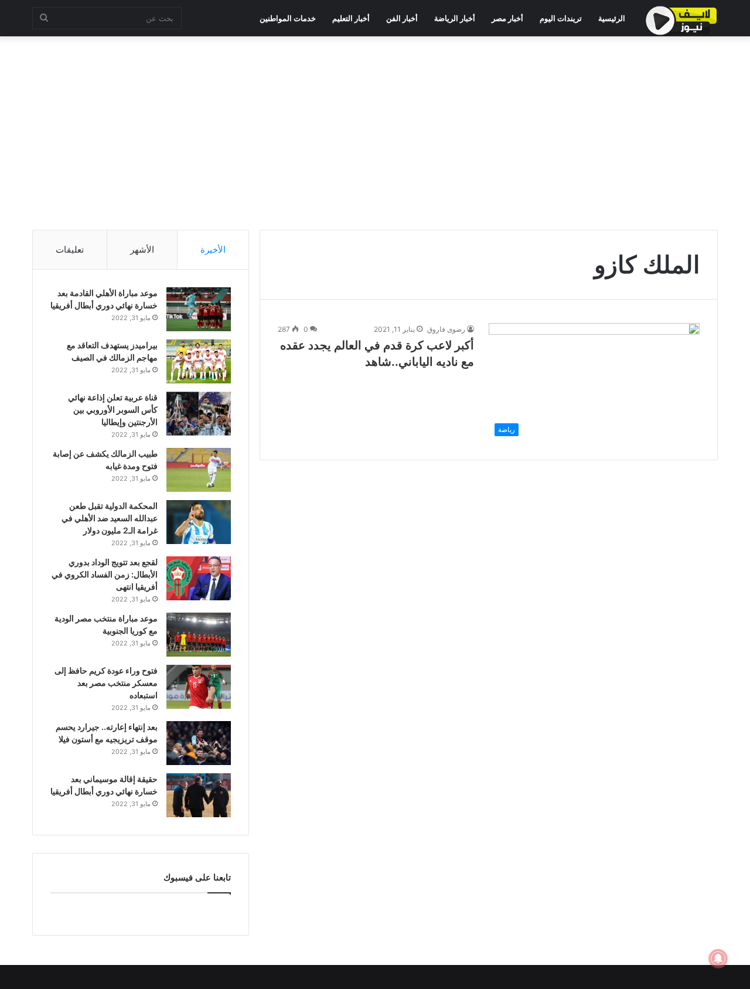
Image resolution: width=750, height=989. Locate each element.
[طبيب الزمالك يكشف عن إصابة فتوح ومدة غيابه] (198, 470)
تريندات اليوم (561, 18)
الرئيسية (611, 18)
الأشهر (142, 249)
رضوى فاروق (446, 329)
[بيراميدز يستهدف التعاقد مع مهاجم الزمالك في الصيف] (198, 361)
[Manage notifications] (718, 958)
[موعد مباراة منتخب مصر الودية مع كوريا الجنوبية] (198, 635)
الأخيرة (213, 249)
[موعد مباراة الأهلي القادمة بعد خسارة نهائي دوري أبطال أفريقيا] (198, 309)
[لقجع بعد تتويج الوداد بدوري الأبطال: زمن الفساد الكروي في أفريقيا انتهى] (198, 578)
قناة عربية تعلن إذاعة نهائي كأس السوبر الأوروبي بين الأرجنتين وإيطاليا (113, 409)
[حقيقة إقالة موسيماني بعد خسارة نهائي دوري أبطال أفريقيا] (198, 795)
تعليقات (70, 249)
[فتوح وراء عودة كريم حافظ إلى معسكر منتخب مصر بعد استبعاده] (198, 687)
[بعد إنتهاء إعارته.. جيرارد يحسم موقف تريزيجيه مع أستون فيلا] (198, 743)
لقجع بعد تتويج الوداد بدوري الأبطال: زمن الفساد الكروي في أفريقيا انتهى (105, 574)
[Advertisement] (375, 130)
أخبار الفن (402, 18)
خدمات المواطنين (288, 18)
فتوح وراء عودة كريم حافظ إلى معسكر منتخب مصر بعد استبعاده (106, 682)
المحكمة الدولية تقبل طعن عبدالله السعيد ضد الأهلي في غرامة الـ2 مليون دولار (110, 518)
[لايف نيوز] (681, 20)
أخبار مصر (507, 18)
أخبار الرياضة (454, 18)
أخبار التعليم (351, 18)
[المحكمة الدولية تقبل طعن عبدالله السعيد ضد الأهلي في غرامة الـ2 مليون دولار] (198, 522)
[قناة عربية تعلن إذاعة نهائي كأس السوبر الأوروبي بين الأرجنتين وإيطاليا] (198, 414)
